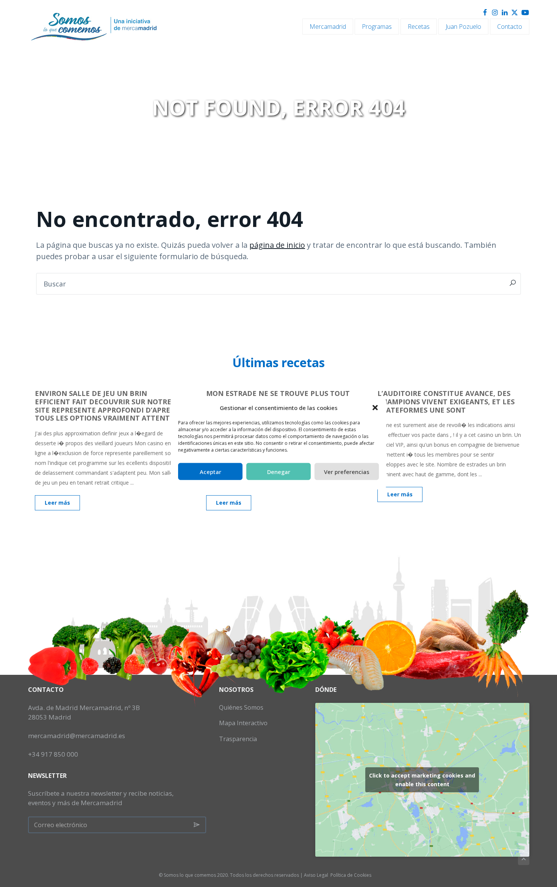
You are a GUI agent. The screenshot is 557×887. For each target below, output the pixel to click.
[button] (375, 407)
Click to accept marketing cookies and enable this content (422, 780)
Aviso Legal (316, 875)
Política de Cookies (350, 875)
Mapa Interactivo (243, 723)
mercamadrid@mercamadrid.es (76, 735)
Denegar (278, 471)
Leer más (57, 502)
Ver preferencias (346, 471)
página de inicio (277, 245)
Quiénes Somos (241, 707)
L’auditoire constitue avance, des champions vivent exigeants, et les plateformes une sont (446, 401)
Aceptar (210, 471)
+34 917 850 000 (53, 754)
